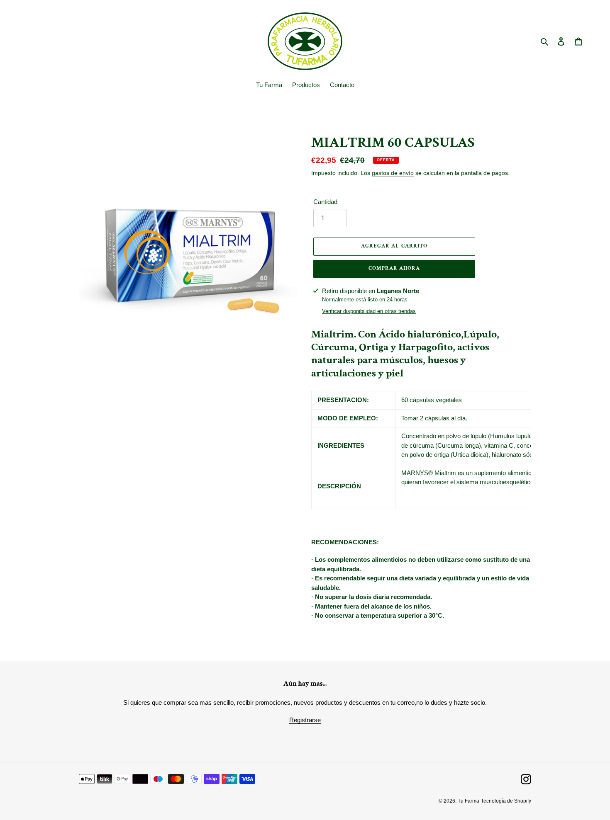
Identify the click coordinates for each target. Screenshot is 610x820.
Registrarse (305, 719)
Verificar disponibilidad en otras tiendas (369, 311)
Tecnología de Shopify (506, 801)
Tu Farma (468, 801)
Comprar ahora (394, 268)
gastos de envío (393, 173)
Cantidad (325, 201)
